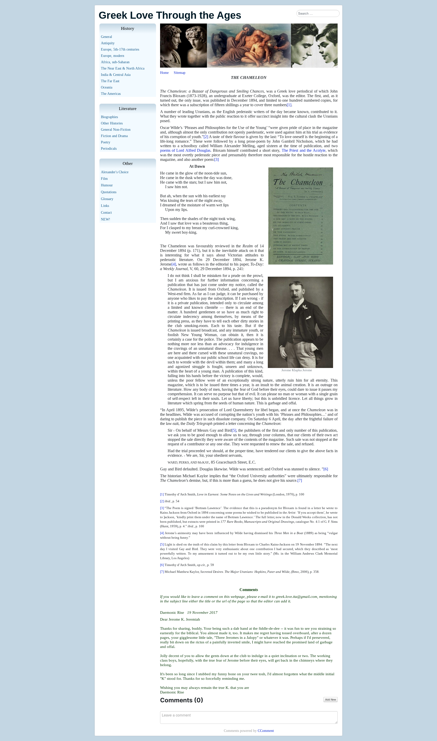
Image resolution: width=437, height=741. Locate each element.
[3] (216, 159)
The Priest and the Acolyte (303, 150)
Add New (330, 699)
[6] (325, 469)
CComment (266, 731)
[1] (289, 105)
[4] (173, 264)
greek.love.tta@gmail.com (296, 597)
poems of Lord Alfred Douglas (185, 150)
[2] (206, 137)
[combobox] (318, 13)
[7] (299, 480)
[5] (234, 430)
